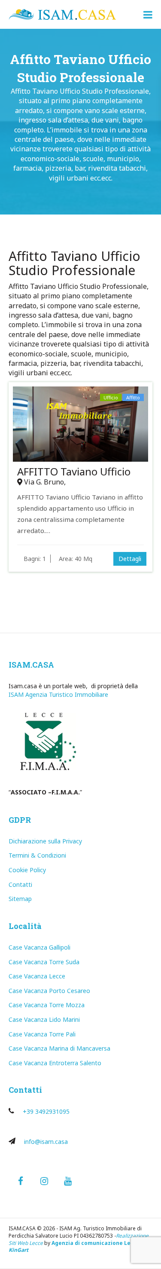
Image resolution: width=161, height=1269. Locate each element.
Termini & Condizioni (37, 855)
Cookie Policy (27, 870)
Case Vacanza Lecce (37, 976)
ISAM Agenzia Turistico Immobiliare (58, 694)
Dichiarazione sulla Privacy (45, 841)
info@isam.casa (46, 1141)
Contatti (20, 884)
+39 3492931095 (46, 1111)
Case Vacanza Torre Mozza (47, 1005)
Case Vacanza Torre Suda (44, 962)
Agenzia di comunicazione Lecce (96, 1243)
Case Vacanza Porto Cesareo (49, 991)
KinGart (18, 1250)
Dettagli (129, 559)
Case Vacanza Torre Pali (42, 1034)
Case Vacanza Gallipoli (39, 947)
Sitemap (20, 899)
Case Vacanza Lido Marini (44, 1019)
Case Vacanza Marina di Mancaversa (59, 1048)
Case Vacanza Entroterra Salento (55, 1063)
